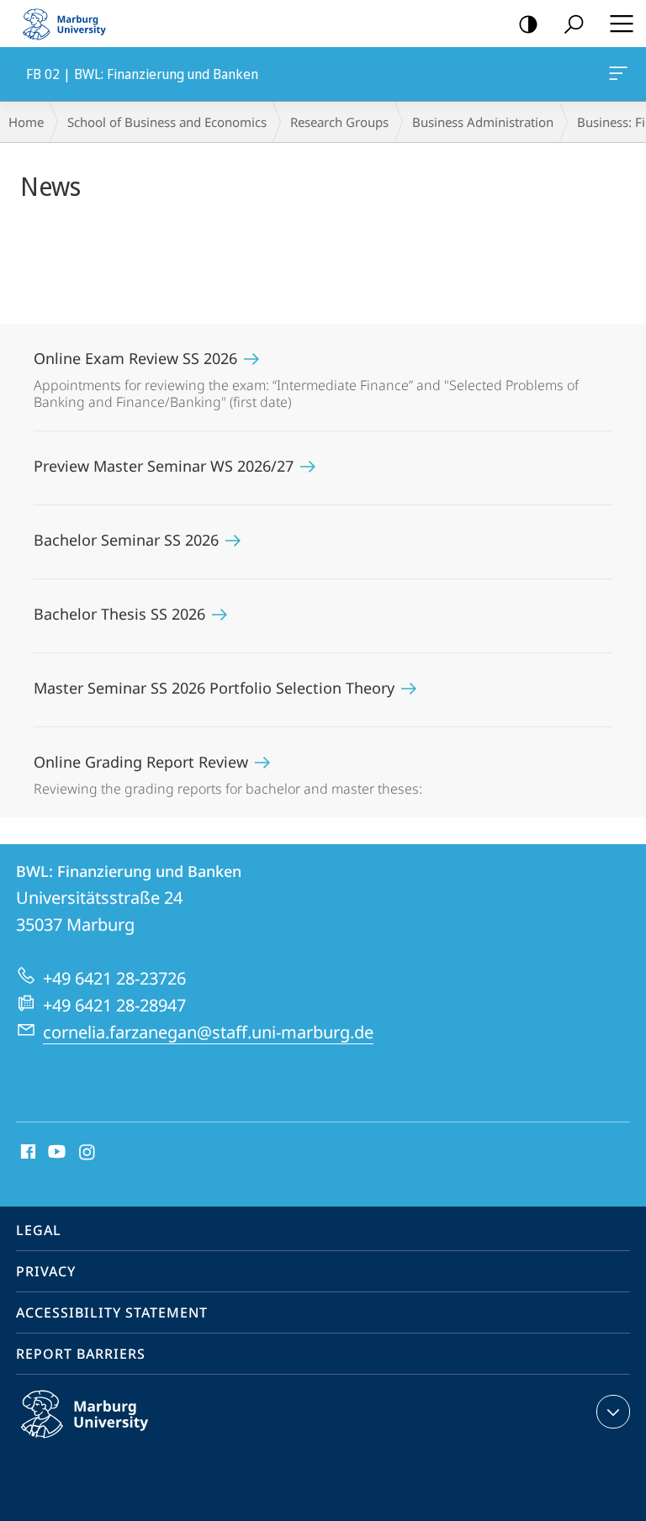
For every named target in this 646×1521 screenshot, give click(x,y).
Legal (38, 1230)
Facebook (26, 1153)
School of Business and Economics (167, 122)
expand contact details (613, 1412)
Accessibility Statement (112, 1312)
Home (26, 122)
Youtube (55, 1153)
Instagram (87, 1153)
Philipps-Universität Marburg (117, 1441)
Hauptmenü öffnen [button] (621, 23)
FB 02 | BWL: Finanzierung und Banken (621, 74)
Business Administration (482, 122)
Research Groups (339, 122)
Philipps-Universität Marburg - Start (71, 23)
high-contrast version (528, 23)
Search (573, 23)
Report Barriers (81, 1353)
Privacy (46, 1271)
